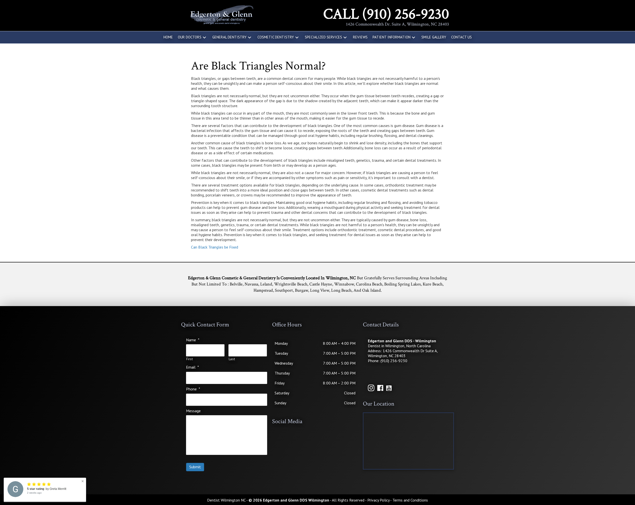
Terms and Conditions (410, 500)
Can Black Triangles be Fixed (214, 247)
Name (192, 339)
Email (192, 367)
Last (232, 359)
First (189, 359)
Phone (193, 388)
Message (193, 410)
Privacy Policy (378, 500)
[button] (204, 37)
